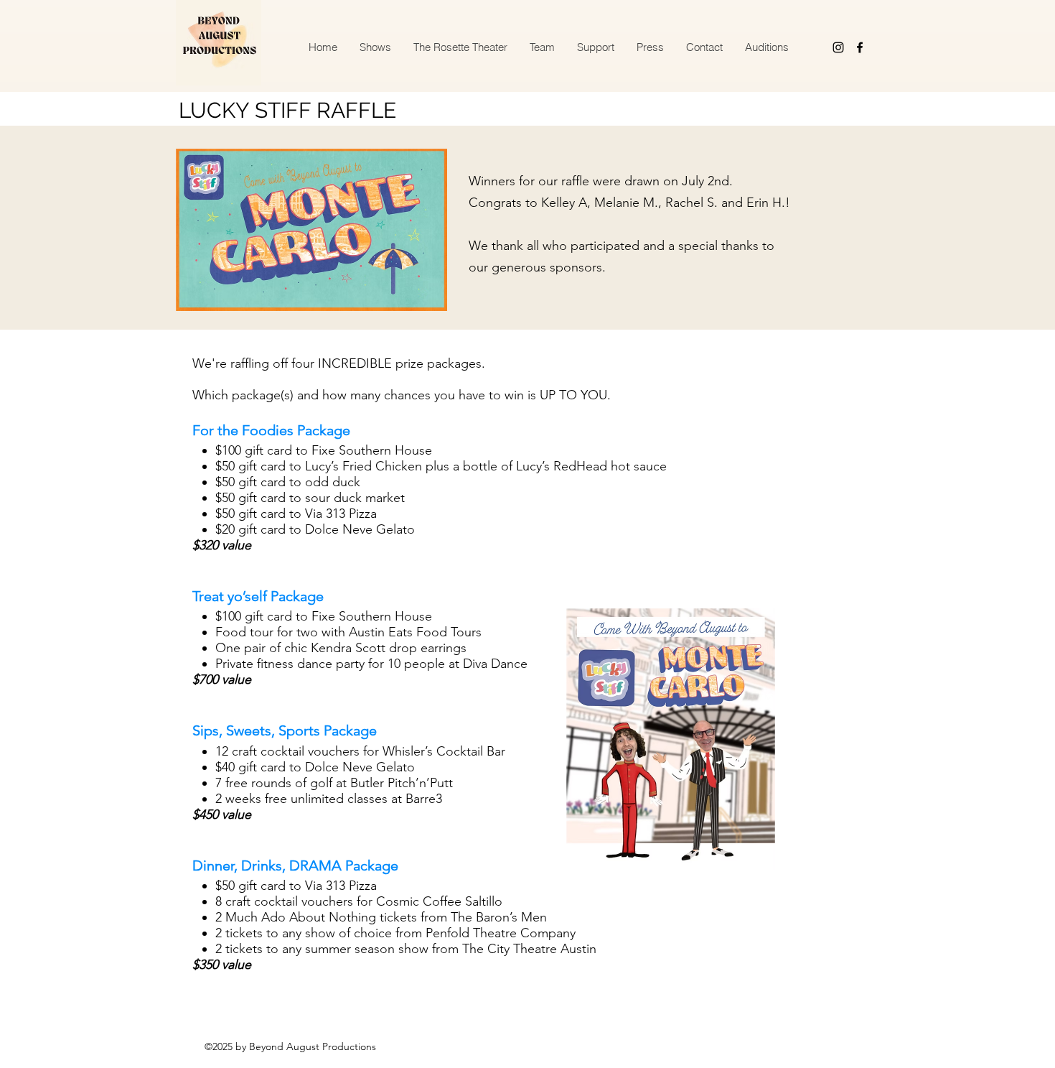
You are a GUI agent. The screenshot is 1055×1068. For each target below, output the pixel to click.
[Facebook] (860, 47)
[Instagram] (838, 47)
